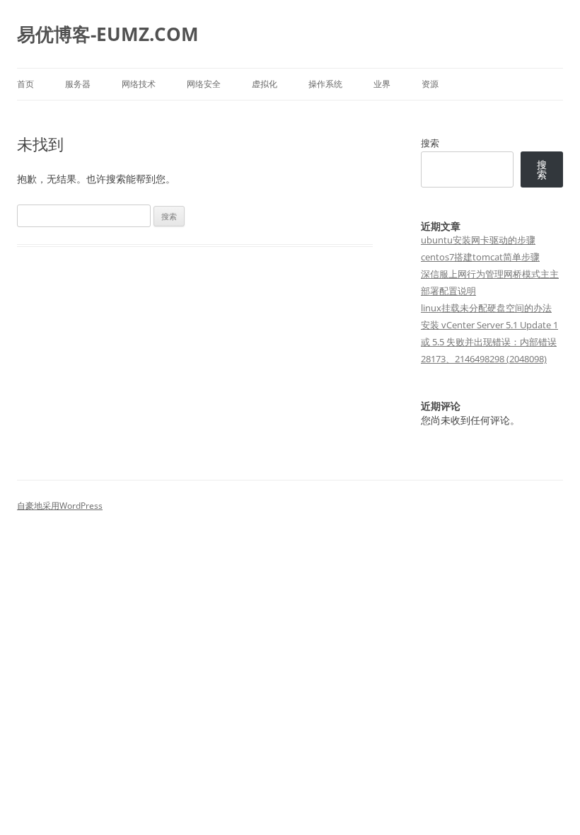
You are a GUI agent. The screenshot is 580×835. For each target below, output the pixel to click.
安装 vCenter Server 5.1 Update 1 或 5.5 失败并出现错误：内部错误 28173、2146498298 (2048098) (489, 341)
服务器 (78, 84)
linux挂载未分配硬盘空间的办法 (486, 307)
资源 (430, 84)
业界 (381, 84)
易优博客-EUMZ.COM (108, 34)
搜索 (430, 143)
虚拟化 (264, 84)
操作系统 (325, 84)
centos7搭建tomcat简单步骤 (480, 256)
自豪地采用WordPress (60, 506)
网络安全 (204, 84)
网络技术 (139, 84)
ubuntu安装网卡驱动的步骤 (478, 240)
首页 (25, 84)
